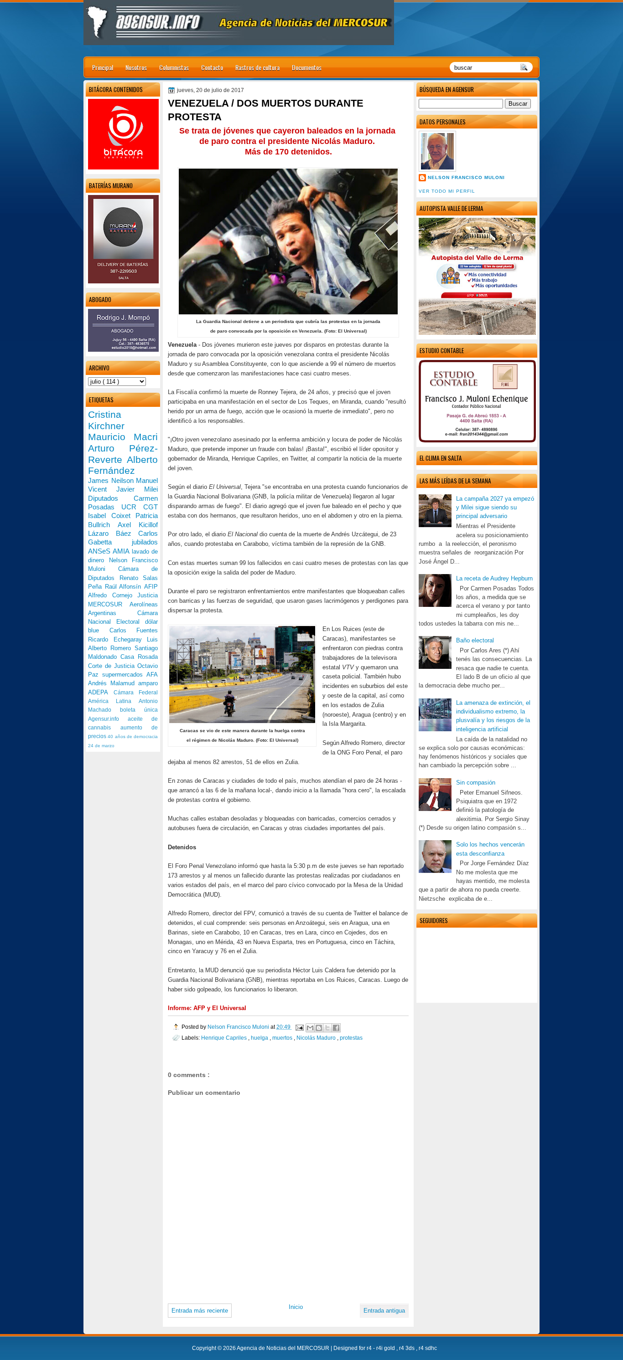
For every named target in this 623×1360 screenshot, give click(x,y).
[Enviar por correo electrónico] (310, 1027)
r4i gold (386, 1348)
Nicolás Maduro (316, 1038)
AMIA (122, 551)
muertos (283, 1038)
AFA (152, 674)
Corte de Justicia (112, 665)
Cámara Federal (136, 692)
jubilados (145, 542)
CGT (150, 507)
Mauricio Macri (123, 436)
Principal (102, 67)
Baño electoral (475, 640)
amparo (148, 683)
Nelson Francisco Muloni (466, 177)
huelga (260, 1038)
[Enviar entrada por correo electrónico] (299, 1027)
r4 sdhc (428, 1348)
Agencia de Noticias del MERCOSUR (284, 1348)
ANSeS (100, 551)
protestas (351, 1038)
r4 (370, 1348)
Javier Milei (137, 489)
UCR (132, 507)
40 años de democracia (133, 736)
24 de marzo (101, 745)
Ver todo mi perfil (447, 191)
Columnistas (174, 67)
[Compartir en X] (327, 1027)
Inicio (296, 1307)
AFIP (151, 586)
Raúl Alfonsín (124, 586)
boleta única (139, 710)
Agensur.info (108, 719)
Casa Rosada (139, 656)
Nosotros (136, 67)
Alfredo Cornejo (112, 595)
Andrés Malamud (113, 683)
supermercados (124, 674)
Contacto (212, 67)
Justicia (147, 595)
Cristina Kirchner (106, 420)
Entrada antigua (384, 1310)
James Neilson (112, 480)
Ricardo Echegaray (117, 639)
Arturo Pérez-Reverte (123, 454)
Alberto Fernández (123, 465)
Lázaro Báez (113, 533)
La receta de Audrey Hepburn (494, 578)
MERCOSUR (109, 604)
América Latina (113, 701)
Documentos (307, 67)
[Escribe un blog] (318, 1027)
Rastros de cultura (257, 67)
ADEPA (101, 692)
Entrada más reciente (199, 1310)
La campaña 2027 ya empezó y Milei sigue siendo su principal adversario (495, 507)
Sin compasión (475, 782)
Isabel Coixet (111, 515)
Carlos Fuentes (133, 630)
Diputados (111, 498)
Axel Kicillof (138, 525)
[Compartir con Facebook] (336, 1027)
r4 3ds (407, 1348)
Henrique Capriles (224, 1038)
